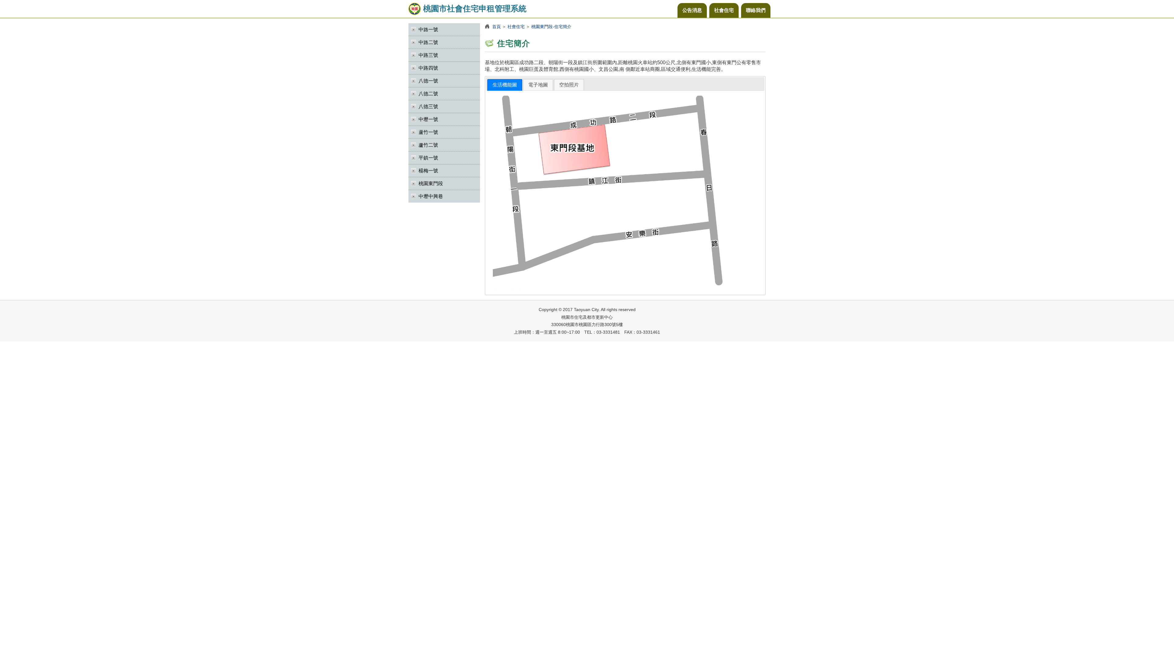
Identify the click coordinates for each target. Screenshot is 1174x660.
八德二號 (428, 93)
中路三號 (428, 55)
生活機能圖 (505, 84)
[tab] (504, 85)
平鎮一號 (428, 157)
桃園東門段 (431, 183)
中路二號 (428, 42)
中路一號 (428, 29)
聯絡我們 (756, 10)
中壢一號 (428, 119)
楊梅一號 (428, 170)
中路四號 (428, 68)
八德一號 (428, 80)
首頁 (496, 26)
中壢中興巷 (431, 196)
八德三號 (428, 106)
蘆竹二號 (428, 145)
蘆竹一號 (428, 132)
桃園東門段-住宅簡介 (551, 26)
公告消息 (692, 10)
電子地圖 (538, 84)
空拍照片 (569, 84)
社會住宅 (724, 10)
